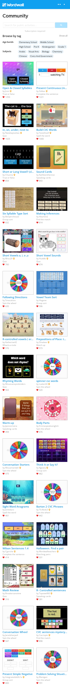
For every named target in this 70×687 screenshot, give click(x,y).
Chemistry (57, 51)
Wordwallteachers (47, 551)
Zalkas (42, 91)
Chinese (23, 56)
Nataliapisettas (12, 132)
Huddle (42, 258)
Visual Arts (34, 51)
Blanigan (43, 677)
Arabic (22, 51)
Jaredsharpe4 (11, 635)
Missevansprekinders (15, 384)
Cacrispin (43, 635)
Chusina (9, 174)
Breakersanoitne (13, 593)
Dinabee (43, 342)
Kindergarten (48, 46)
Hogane (43, 300)
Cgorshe (9, 551)
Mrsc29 (8, 258)
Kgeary (42, 467)
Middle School (47, 42)
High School (24, 46)
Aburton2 (43, 216)
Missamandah (12, 467)
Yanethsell (44, 132)
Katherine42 (11, 342)
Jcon (7, 91)
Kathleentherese (47, 174)
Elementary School (28, 42)
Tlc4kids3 (43, 509)
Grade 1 (62, 46)
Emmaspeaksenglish (49, 425)
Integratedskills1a (13, 677)
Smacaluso (10, 300)
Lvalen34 (43, 384)
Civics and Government (41, 56)
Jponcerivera (11, 425)
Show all (63, 35)
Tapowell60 (44, 593)
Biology (45, 51)
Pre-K (36, 46)
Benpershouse (12, 216)
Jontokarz (9, 509)
